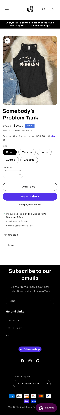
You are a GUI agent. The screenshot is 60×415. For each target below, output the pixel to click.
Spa (8, 335)
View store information (19, 225)
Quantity (7, 167)
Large (44, 152)
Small (9, 152)
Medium (27, 152)
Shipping (6, 130)
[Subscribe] (50, 301)
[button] (7, 9)
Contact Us (13, 320)
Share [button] (10, 245)
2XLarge (29, 160)
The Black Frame (24, 407)
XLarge (10, 160)
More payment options (30, 205)
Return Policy (14, 328)
